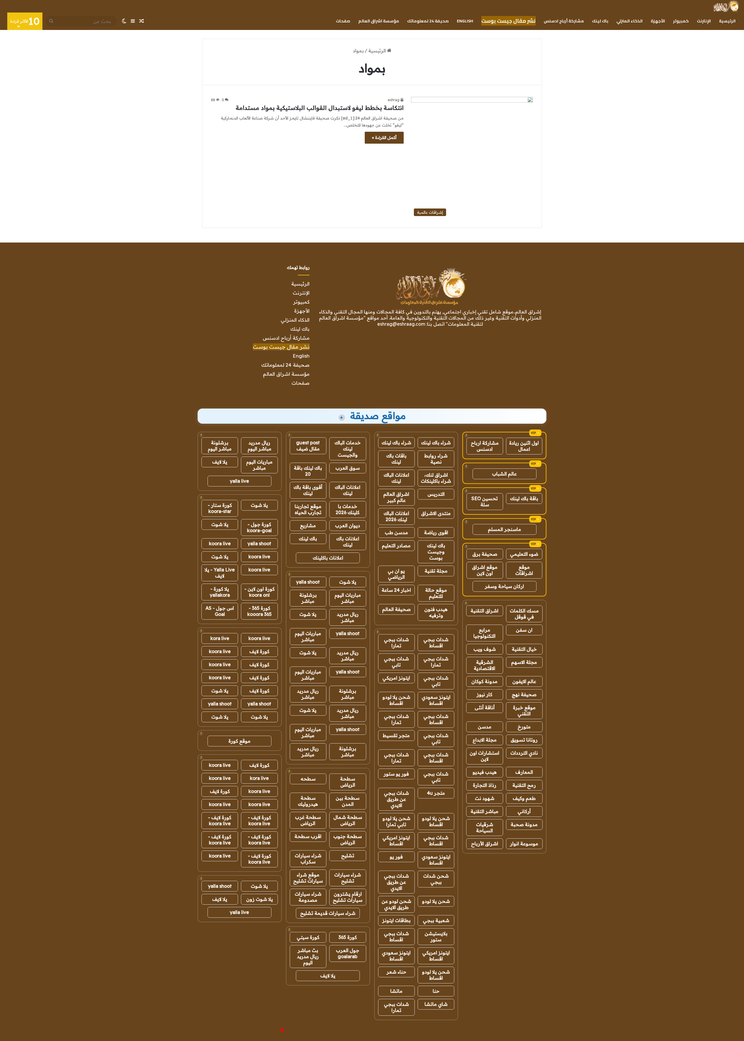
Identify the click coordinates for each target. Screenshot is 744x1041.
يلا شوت (347, 582)
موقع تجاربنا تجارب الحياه (308, 509)
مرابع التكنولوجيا (484, 633)
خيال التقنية (524, 649)
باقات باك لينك (396, 459)
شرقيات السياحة (484, 827)
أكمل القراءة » (384, 137)
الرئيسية (727, 21)
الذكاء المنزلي (629, 21)
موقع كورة (239, 741)
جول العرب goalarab (347, 953)
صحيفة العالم (396, 609)
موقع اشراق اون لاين (485, 570)
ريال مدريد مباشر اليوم (259, 446)
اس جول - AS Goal (219, 611)
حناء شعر (396, 972)
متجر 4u (436, 793)
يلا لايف (327, 975)
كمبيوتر (681, 21)
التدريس (436, 494)
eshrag (393, 100)
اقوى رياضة (436, 532)
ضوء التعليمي (524, 554)
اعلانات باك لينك (347, 542)
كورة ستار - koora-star (220, 508)
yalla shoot (308, 582)
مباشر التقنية (484, 811)
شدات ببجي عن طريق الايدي (396, 799)
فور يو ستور (396, 774)
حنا (436, 991)
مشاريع (308, 525)
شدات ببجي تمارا (396, 642)
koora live (220, 543)
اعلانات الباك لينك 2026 (396, 516)
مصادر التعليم (396, 545)
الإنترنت (704, 21)
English (465, 21)
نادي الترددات (524, 753)
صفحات (343, 21)
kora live (219, 638)
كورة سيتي (308, 937)
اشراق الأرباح (484, 843)
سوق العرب (347, 468)
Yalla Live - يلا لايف (220, 573)
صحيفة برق (484, 554)
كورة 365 (348, 937)
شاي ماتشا (436, 1004)
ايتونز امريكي (396, 678)
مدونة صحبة (524, 824)
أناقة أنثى (485, 707)
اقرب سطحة (307, 836)
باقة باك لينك (524, 498)
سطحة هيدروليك (308, 801)
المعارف (524, 772)
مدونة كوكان (484, 681)
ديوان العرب (347, 525)
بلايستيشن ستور (436, 936)
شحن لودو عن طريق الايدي (396, 904)
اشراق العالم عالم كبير (396, 497)
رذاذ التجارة (484, 785)
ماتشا (396, 991)
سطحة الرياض (347, 782)
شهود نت (484, 798)
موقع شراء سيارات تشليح (308, 878)
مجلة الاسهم (524, 662)
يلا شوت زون (259, 899)
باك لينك (600, 21)
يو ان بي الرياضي (396, 574)
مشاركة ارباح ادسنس (485, 446)
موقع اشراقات (524, 570)
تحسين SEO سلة (484, 501)
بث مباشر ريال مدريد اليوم (308, 956)
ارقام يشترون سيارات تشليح (347, 897)
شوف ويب (484, 649)
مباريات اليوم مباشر (348, 598)
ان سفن (524, 630)
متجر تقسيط (396, 735)
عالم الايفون (524, 681)
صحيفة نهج (524, 694)
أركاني (524, 811)
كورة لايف (259, 651)
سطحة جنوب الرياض (347, 839)
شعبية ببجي (436, 920)
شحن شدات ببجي (436, 879)
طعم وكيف (524, 798)
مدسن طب (396, 532)
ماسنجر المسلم (504, 529)
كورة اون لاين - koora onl (259, 592)
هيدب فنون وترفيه (436, 612)
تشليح (347, 855)
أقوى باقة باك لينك (308, 490)
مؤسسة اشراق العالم (378, 21)
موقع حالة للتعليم (436, 593)
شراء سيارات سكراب (308, 858)
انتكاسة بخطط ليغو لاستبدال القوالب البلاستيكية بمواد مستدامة (320, 107)
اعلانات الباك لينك (396, 478)
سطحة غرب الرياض (308, 820)
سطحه (308, 779)
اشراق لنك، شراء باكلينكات (436, 478)
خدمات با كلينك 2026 (348, 509)
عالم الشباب (504, 474)
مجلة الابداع (485, 740)
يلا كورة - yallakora (220, 592)
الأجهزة (658, 21)
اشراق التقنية (484, 611)
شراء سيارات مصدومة (308, 897)
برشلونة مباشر (308, 598)
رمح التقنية (524, 785)
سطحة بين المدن (348, 801)
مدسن (484, 727)
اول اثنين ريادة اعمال (524, 446)
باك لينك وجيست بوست (436, 552)
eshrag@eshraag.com (401, 324)
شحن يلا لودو (436, 901)
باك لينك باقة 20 (308, 471)
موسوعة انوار (524, 843)
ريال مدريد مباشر (348, 617)
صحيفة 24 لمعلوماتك (428, 21)
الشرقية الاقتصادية (484, 665)
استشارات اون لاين (484, 756)
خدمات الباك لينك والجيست (348, 449)
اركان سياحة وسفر (504, 586)
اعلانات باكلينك (328, 558)
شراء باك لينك (436, 442)
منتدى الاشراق (436, 513)
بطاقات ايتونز (396, 920)
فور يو (396, 857)
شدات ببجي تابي (396, 662)
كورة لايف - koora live (259, 820)
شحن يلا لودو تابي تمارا (396, 821)
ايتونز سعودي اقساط (436, 700)
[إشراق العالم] (726, 6)
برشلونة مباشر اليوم (220, 446)
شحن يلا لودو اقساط (396, 700)
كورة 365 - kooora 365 (259, 611)
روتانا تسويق (524, 740)
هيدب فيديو (485, 772)
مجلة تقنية (436, 571)
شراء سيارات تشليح (347, 878)
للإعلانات (272, 1030)
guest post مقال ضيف (308, 446)
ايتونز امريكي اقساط (396, 840)
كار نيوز (484, 694)
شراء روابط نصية (436, 459)
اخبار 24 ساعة (396, 590)
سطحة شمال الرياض (347, 820)
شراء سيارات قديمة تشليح (327, 913)
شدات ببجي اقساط (435, 642)
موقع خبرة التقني (524, 710)
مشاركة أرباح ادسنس (564, 21)
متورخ (524, 727)
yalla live (239, 481)
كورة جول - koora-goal (259, 527)
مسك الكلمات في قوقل (524, 614)
